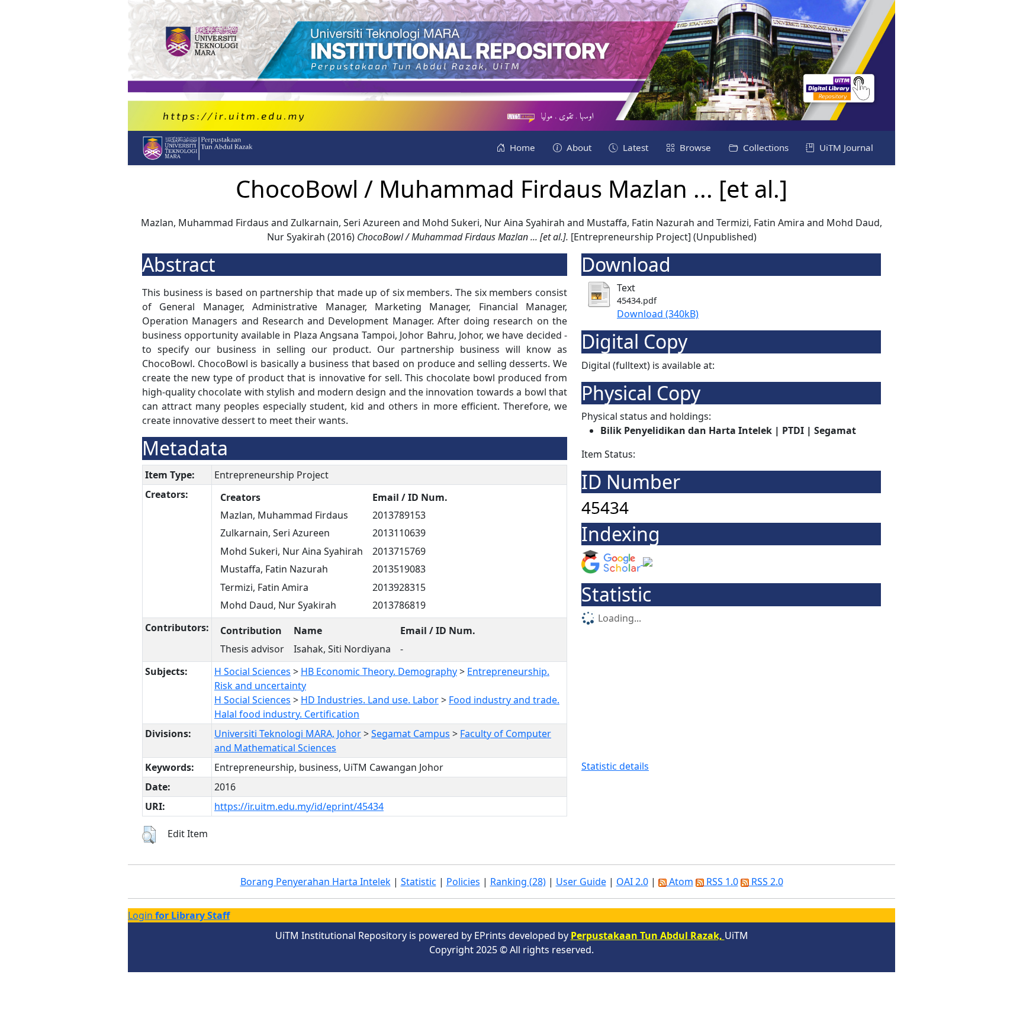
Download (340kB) (658, 313)
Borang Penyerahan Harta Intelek (315, 881)
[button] (149, 835)
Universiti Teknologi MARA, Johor (287, 733)
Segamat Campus (410, 733)
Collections (765, 147)
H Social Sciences (252, 671)
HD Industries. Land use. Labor (370, 699)
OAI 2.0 (632, 881)
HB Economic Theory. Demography (379, 671)
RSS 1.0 (721, 881)
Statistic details (615, 766)
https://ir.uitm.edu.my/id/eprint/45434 (299, 806)
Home (521, 147)
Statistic (418, 881)
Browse (694, 147)
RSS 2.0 (766, 881)
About (577, 147)
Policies (463, 881)
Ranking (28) (518, 881)
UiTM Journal (845, 147)
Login (179, 915)
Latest (634, 147)
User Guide (581, 881)
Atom (680, 881)
